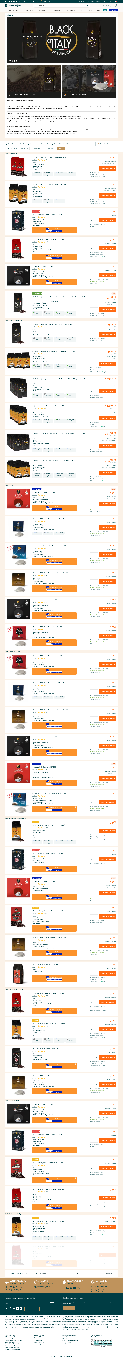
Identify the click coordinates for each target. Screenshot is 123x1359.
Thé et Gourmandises (70, 10)
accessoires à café (66, 1321)
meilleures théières (93, 1321)
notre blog (7, 1303)
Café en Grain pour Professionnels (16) (39, 143)
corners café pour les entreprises (70, 1327)
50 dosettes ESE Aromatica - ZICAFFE (45, 266)
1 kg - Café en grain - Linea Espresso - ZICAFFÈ (48, 239)
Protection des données (68, 1337)
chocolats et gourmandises (107, 1326)
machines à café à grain (28, 1327)
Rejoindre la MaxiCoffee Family (13, 1349)
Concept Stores (87, 1318)
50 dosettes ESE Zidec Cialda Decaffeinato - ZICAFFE (50, 546)
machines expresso (113, 1319)
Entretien (82, 10)
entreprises (90, 1316)
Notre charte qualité (10, 1342)
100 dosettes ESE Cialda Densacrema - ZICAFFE (48, 519)
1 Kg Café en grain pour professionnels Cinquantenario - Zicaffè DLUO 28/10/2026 (59, 297)
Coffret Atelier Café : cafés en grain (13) (18, 148)
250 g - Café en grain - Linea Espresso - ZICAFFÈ (48, 911)
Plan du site (65, 1344)
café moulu (84, 1322)
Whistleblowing (66, 1338)
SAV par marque (38, 1344)
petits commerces (107, 1316)
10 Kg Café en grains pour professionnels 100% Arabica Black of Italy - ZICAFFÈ (59, 433)
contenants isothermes (106, 1321)
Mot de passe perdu (39, 1342)
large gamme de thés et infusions (70, 1326)
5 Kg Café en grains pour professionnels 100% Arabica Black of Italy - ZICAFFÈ (58, 379)
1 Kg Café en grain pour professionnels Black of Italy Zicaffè (52, 324)
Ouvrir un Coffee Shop (10, 1345)
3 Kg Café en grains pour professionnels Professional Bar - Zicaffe (53, 351)
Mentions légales (66, 1342)
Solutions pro (99, 1)
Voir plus (23, 1)
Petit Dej (98, 10)
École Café (109, 1)
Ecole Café (37, 1324)
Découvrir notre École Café (12, 1344)
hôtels (95, 1316)
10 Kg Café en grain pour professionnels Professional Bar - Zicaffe (54, 460)
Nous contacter (38, 1345)
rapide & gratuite (47, 1282)
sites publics (66, 1318)
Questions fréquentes (39, 1337)
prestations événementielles (11, 1326)
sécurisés (75, 1282)
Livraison (36, 1338)
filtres (51, 148)
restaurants (100, 1316)
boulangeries (115, 1316)
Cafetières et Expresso (28, 10)
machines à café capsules (41, 1327)
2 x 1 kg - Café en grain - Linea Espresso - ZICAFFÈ (49, 157)
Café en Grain (42, 10)
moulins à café (50, 1327)
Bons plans (113, 10)
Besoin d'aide (81, 1)
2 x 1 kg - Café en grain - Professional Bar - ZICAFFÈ (50, 184)
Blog (105, 1)
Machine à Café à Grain (13, 10)
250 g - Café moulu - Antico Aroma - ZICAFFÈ (47, 214)
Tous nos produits (91, 1)
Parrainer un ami (9, 1351)
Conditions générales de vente (70, 1340)
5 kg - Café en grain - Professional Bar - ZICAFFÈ (48, 406)
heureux (101, 1282)
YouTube (52, 1302)
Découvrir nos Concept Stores (12, 1347)
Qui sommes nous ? (10, 1337)
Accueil (19, 15)
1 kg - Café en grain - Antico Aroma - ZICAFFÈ (47, 1049)
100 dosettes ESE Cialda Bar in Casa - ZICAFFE (48, 627)
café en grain (76, 1322)
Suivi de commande (38, 1340)
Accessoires (90, 10)
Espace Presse (95, 1337)
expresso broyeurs (82, 1321)
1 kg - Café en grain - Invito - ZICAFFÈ (45, 964)
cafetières (74, 1321)
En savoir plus (69, 1308)
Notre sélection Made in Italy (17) (16, 143)
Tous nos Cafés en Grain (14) (61, 143)
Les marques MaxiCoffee (11, 1338)
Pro (105, 10)
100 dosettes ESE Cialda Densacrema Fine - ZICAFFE (50, 573)
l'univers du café (18, 1282)
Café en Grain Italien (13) (39, 148)
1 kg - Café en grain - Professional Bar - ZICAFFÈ (48, 825)
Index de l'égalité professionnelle (13, 1340)
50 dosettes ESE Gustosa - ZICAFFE (44, 492)
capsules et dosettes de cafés (96, 1322)
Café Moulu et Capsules (55, 10)
